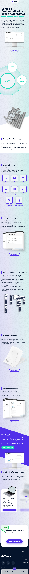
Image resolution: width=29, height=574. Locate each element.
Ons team (25, 557)
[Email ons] (3, 563)
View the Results (14, 254)
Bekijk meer (26, 500)
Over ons (25, 551)
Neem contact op (14, 541)
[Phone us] (8, 563)
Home (6, 571)
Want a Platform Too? (8, 447)
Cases (26, 554)
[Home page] (14, 1)
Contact (23, 571)
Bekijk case (9, 510)
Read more (14, 50)
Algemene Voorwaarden (24, 563)
